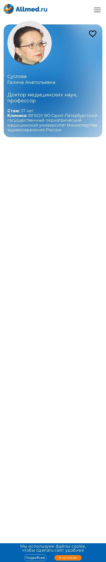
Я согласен (68, 558)
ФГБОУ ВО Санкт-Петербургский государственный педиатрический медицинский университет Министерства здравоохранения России (52, 122)
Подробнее (35, 558)
